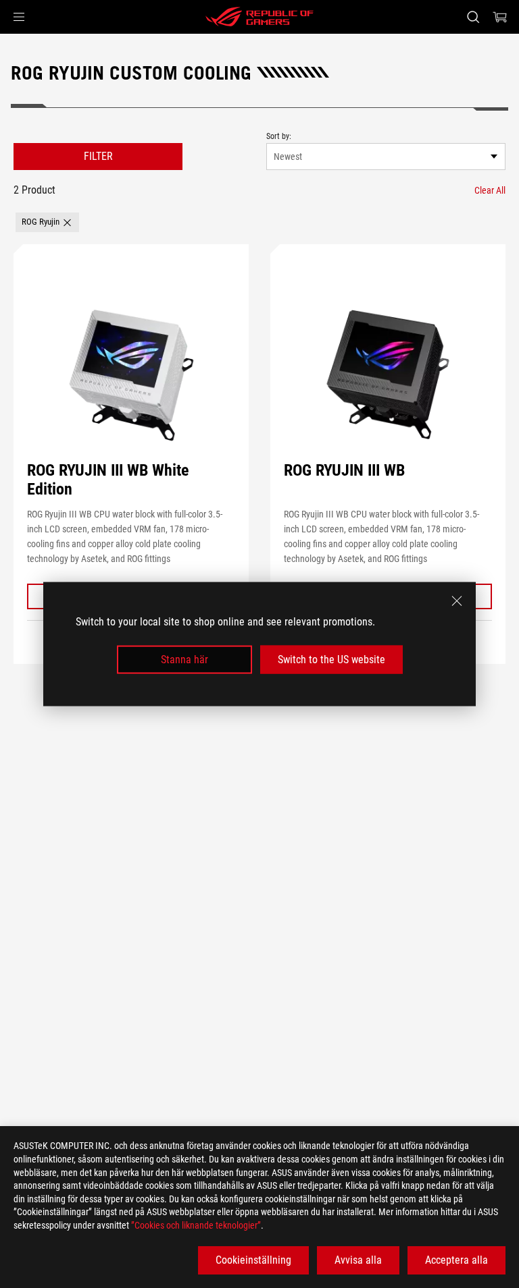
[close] (457, 600)
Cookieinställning (253, 1260)
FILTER (98, 156)
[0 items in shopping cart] (500, 17)
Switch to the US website (331, 659)
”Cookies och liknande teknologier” (196, 1225)
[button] (19, 17)
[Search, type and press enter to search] (472, 17)
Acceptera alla (456, 1260)
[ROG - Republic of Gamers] (259, 17)
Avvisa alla (358, 1260)
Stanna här (184, 659)
